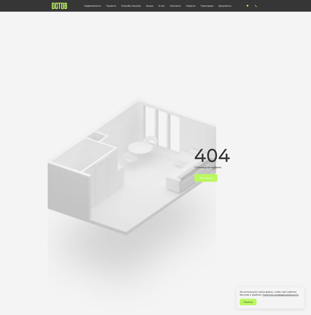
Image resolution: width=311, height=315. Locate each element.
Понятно (248, 302)
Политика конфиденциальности (280, 294)
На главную (206, 177)
